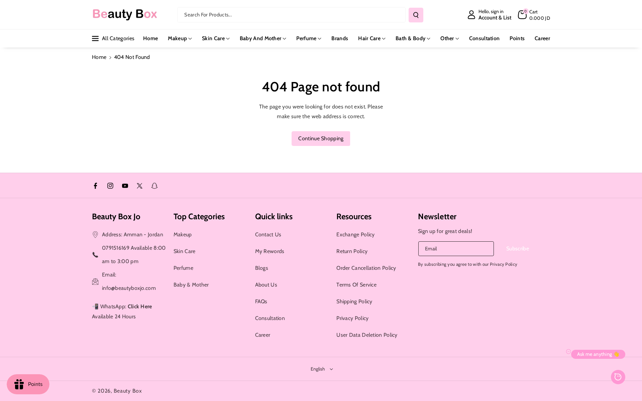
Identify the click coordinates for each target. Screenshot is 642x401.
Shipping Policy (354, 301)
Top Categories (199, 216)
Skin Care (213, 38)
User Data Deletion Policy (367, 335)
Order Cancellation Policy (366, 268)
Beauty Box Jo (116, 216)
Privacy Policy (352, 318)
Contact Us (268, 234)
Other (447, 38)
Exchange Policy (355, 234)
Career (263, 335)
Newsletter (437, 216)
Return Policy (351, 251)
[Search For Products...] (416, 15)
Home (99, 57)
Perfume (306, 38)
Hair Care (369, 38)
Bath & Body (410, 38)
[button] (534, 14)
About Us (266, 285)
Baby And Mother (261, 38)
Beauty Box (128, 391)
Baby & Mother (191, 285)
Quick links (274, 216)
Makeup (177, 38)
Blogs (262, 268)
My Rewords (270, 251)
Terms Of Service (356, 285)
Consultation (270, 318)
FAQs (261, 301)
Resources (353, 216)
